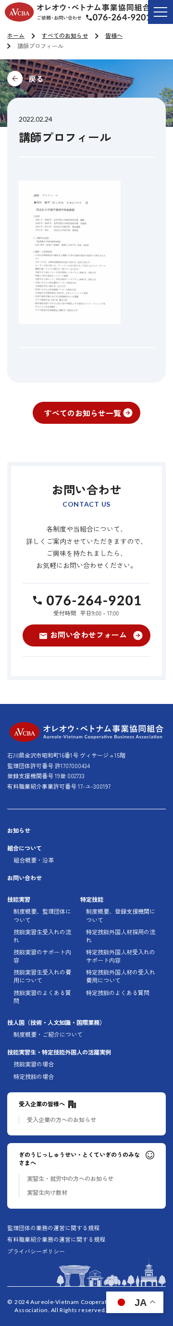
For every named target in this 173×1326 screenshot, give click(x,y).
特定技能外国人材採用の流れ (120, 936)
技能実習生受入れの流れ (42, 936)
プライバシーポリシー (36, 1251)
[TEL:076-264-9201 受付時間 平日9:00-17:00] (86, 605)
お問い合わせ (24, 878)
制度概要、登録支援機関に (120, 915)
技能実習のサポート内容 (42, 956)
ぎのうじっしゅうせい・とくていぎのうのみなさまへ (79, 1159)
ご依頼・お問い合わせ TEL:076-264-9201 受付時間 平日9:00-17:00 (125, 18)
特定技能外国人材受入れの (120, 956)
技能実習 (18, 899)
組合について (24, 848)
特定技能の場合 (33, 1077)
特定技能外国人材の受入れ (120, 976)
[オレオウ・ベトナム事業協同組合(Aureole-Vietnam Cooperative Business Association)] (77, 12)
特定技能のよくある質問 (117, 993)
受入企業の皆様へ (42, 1104)
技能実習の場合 (33, 1064)
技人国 (56, 1023)
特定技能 (91, 899)
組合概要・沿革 (33, 860)
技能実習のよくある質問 (42, 997)
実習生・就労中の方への (70, 1179)
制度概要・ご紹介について (48, 1035)
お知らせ (18, 831)
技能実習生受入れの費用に (42, 976)
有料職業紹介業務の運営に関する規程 (56, 1239)
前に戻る (86, 78)
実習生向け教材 (47, 1193)
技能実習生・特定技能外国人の (59, 1052)
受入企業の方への (61, 1120)
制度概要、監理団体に (42, 915)
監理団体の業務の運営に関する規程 (53, 1228)
